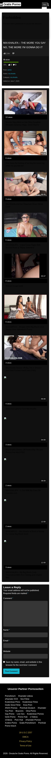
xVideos (8, 720)
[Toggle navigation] (2, 4)
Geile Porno (10, 717)
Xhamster (42, 708)
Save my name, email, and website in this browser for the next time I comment (24, 663)
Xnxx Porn (27, 705)
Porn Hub (19, 720)
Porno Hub (22, 717)
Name (6, 630)
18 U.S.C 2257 (25, 733)
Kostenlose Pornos (35, 714)
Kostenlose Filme (30, 702)
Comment (8, 598)
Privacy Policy (25, 741)
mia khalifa (11, 74)
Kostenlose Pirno (12, 702)
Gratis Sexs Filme (13, 705)
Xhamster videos (25, 696)
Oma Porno (31, 711)
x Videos (34, 717)
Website (6, 651)
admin (9, 70)
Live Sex (21, 714)
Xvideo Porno (11, 723)
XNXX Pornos (11, 708)
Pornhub (42, 723)
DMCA (25, 737)
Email (6, 641)
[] (44, 9)
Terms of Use (25, 746)
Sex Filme (24, 699)
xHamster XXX (11, 699)
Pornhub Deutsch (27, 708)
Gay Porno (9, 714)
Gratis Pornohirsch (27, 723)
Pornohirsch (10, 696)
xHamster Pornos (33, 720)
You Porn (9, 711)
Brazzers (19, 711)
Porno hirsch (10, 726)
